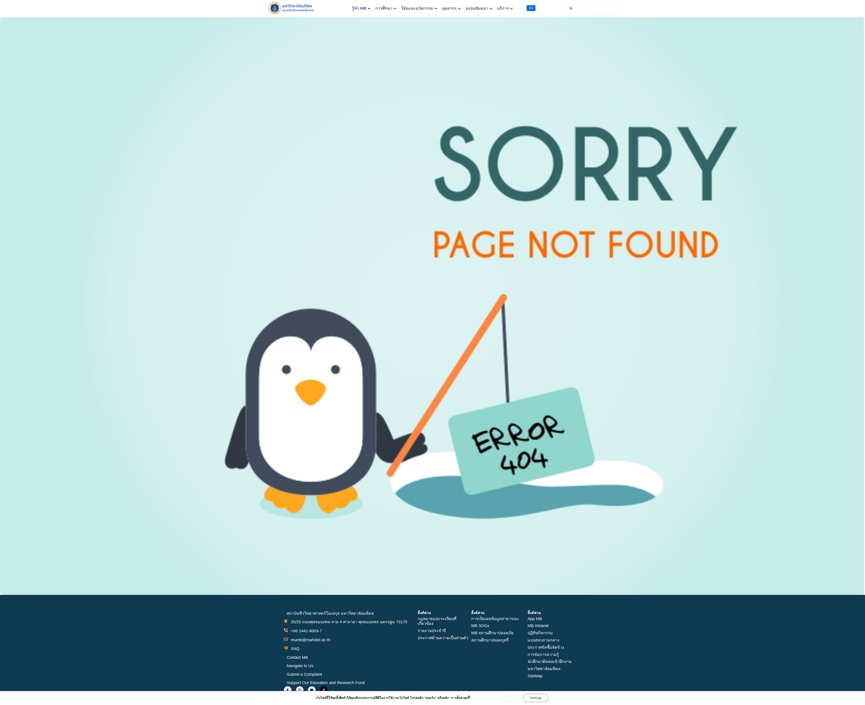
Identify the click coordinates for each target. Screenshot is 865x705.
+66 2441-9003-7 (306, 631)
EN (531, 8)
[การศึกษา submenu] (394, 8)
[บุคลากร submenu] (459, 8)
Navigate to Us (300, 666)
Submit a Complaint (304, 674)
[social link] (287, 690)
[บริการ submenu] (511, 8)
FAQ (295, 648)
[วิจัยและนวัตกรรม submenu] (435, 8)
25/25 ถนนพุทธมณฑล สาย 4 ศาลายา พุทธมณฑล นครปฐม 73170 (349, 622)
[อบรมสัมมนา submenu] (491, 8)
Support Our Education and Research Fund (326, 682)
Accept (509, 698)
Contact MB (297, 657)
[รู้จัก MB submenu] (369, 8)
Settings (536, 698)
